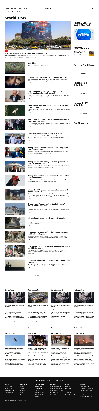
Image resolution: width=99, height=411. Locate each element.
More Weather (83, 73)
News (13, 11)
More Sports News (32, 371)
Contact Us (37, 390)
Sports (25, 11)
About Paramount (84, 386)
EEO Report (53, 394)
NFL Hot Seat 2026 (9, 390)
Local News (14, 8)
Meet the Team (38, 386)
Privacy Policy (68, 386)
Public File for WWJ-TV (55, 386)
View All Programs (83, 93)
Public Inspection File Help (56, 390)
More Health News (9, 371)
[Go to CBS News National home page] (49, 8)
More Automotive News (33, 327)
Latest (7, 8)
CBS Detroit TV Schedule (81, 84)
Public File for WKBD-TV (56, 388)
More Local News (9, 327)
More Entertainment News (57, 327)
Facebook (22, 388)
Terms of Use (68, 392)
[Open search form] (92, 8)
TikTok (21, 392)
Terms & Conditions (39, 394)
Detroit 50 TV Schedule (81, 104)
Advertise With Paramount (86, 388)
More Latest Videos (78, 371)
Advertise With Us (39, 392)
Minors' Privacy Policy (70, 394)
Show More (37, 275)
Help (81, 392)
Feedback (82, 394)
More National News (78, 327)
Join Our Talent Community (86, 390)
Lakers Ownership (9, 392)
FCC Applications (54, 392)
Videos (30, 11)
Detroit (7, 12)
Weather (19, 11)
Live (20, 8)
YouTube (22, 386)
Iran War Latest (8, 388)
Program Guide (38, 388)
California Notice (69, 388)
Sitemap (37, 396)
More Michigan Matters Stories (58, 371)
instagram (22, 390)
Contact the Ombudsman (86, 396)
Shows (25, 8)
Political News (8, 386)
